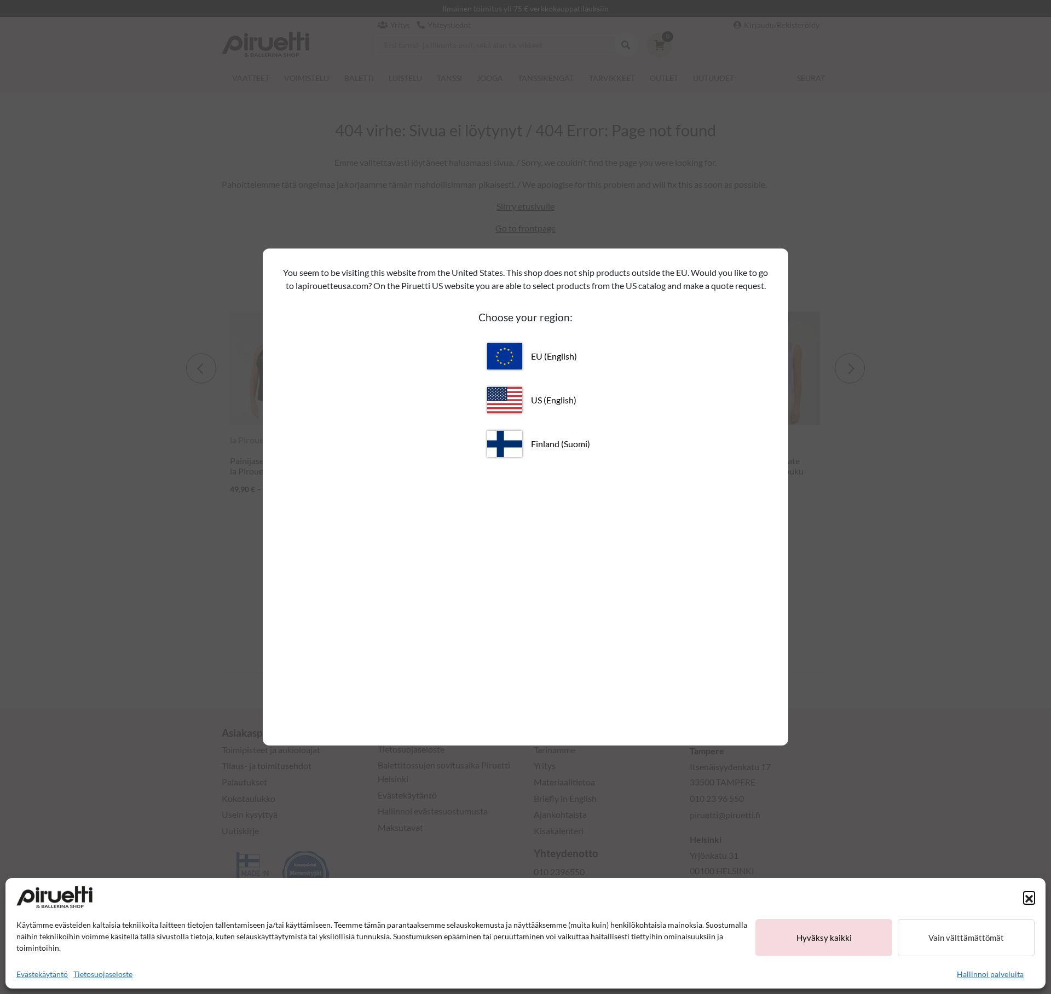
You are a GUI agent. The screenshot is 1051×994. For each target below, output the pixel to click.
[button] (1029, 897)
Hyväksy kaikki (824, 938)
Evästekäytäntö (42, 974)
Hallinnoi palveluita (990, 974)
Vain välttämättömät (966, 938)
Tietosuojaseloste (102, 974)
